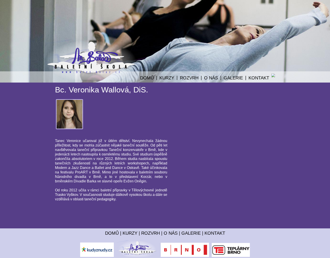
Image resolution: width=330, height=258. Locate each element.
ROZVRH (150, 233)
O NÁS (171, 233)
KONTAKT (259, 77)
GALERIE (233, 77)
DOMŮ (147, 77)
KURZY (130, 233)
